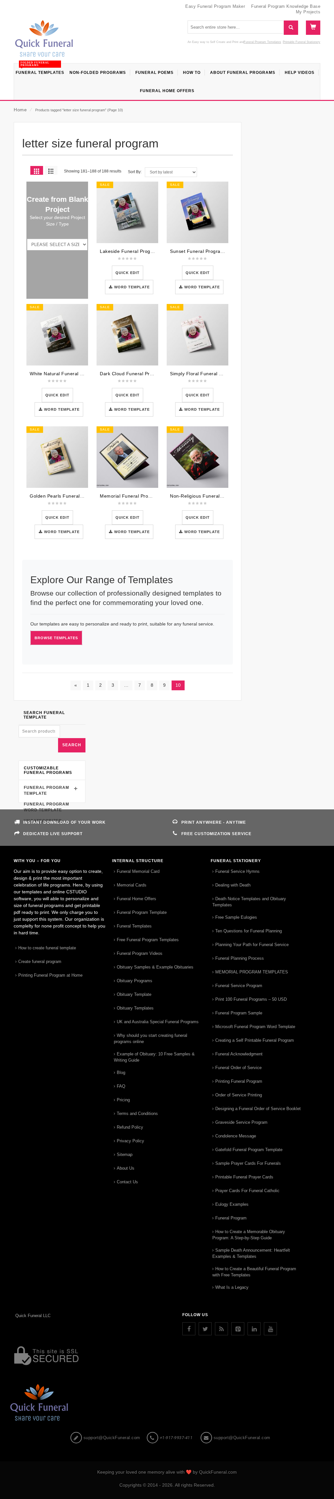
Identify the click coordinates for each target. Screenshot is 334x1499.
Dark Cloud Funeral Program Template (143, 373)
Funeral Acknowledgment (239, 1054)
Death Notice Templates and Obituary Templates (249, 901)
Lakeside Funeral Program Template (140, 251)
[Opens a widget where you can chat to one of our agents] (309, 1487)
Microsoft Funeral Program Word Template (255, 1026)
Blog (121, 1072)
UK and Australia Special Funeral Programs (158, 1021)
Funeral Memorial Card (138, 871)
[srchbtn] (290, 28)
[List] (51, 170)
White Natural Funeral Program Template (75, 373)
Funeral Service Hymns (237, 871)
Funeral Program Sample (238, 1013)
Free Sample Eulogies (236, 917)
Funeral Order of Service (238, 1067)
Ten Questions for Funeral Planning (248, 930)
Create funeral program (39, 961)
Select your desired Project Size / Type (57, 221)
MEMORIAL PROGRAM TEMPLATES (251, 972)
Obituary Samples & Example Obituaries (155, 967)
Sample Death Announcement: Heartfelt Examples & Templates (251, 1253)
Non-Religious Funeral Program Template (216, 496)
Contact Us (127, 1181)
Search (71, 745)
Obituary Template (134, 994)
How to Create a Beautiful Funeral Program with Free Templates (254, 1271)
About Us (125, 1168)
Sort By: (135, 172)
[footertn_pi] (237, 1328)
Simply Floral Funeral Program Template (215, 373)
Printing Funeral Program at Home (50, 975)
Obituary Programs (134, 980)
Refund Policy (130, 1127)
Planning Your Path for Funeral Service (252, 944)
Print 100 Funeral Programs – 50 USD (251, 999)
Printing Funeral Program (238, 1081)
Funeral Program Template (142, 912)
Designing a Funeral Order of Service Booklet (258, 1108)
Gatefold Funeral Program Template (248, 1149)
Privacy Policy (130, 1140)
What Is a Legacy (232, 1287)
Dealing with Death (232, 885)
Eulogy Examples (232, 1204)
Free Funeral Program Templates (148, 939)
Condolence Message (235, 1136)
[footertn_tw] (205, 1328)
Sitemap (124, 1154)
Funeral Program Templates (262, 42)
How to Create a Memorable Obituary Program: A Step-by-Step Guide (248, 1234)
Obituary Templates (135, 1008)
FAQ (121, 1086)
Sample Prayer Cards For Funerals (248, 1163)
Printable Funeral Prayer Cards (244, 1177)
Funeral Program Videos (139, 953)
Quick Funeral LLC (33, 1315)
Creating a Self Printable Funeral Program (254, 1040)
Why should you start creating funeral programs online (150, 1038)
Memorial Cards (131, 885)
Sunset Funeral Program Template (208, 251)
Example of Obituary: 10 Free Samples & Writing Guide (154, 1057)
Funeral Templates (134, 926)
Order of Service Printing (238, 1095)
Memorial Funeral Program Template (140, 496)
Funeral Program (231, 1218)
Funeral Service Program (238, 985)
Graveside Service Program (241, 1122)
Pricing (123, 1099)
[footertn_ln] (254, 1328)
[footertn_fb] (188, 1328)
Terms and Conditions (137, 1113)
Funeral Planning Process (239, 958)
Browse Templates (56, 638)
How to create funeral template (47, 947)
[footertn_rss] (221, 1328)
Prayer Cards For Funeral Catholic (247, 1190)
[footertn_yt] (270, 1328)
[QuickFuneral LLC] (44, 41)
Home (20, 109)
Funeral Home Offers (136, 898)
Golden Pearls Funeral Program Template (76, 496)
